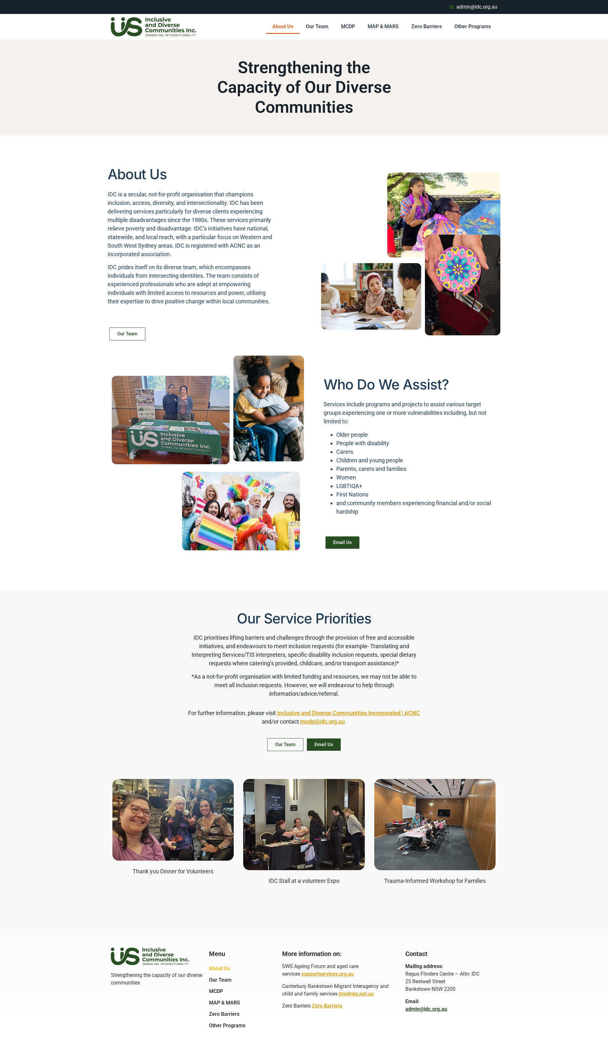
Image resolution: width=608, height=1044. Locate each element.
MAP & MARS (383, 26)
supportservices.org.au (327, 974)
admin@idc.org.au (426, 1009)
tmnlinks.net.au (356, 994)
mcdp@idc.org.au (322, 721)
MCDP (348, 26)
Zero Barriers (426, 26)
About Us (282, 26)
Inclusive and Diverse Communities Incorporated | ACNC (348, 713)
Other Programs (472, 26)
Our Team (317, 26)
